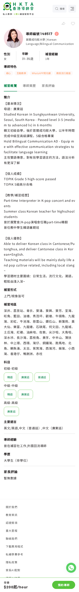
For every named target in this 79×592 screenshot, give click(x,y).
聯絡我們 (11, 538)
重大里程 (11, 531)
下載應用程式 (14, 546)
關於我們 (11, 507)
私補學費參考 (14, 554)
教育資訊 (11, 515)
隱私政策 (11, 562)
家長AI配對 (13, 570)
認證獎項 (11, 523)
